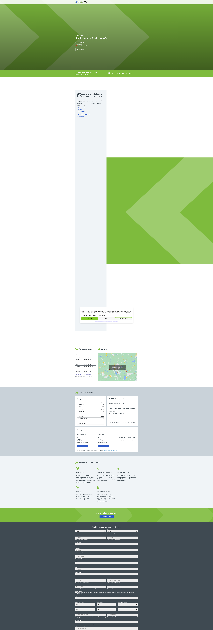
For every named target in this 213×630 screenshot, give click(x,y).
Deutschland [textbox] (78, 569)
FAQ (98, 450)
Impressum (115, 321)
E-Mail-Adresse (110, 578)
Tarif (76, 596)
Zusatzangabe (77, 548)
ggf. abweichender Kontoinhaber (80, 626)
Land (76, 567)
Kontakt (134, 2)
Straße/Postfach (78, 542)
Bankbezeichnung (78, 620)
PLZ (76, 561)
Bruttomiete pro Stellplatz (122, 602)
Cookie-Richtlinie (99, 321)
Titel (108, 529)
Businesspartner (108, 2)
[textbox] (89, 531)
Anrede (76, 529)
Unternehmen (118, 2)
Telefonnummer (78, 578)
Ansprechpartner (78, 572)
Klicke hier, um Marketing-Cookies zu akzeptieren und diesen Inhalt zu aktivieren (117, 367)
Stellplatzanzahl (110, 585)
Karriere (129, 2)
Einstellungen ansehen (123, 318)
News (124, 2)
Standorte (101, 2)
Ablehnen (106, 318)
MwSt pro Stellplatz (100, 602)
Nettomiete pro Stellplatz (79, 602)
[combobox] (90, 531)
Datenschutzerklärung (107, 321)
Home (95, 2)
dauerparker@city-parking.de (111, 450)
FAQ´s (91, 378)
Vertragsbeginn (78, 585)
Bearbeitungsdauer (78, 591)
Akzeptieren (89, 318)
